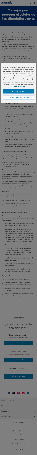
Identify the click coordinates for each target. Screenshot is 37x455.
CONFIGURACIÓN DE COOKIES (18, 98)
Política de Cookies (19, 86)
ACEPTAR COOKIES (18, 91)
